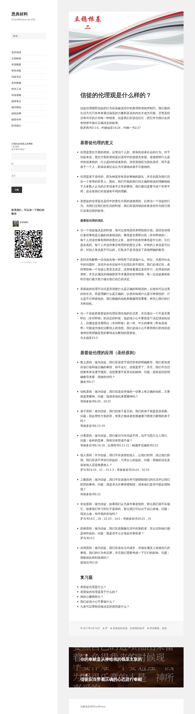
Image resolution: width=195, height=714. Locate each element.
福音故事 (16, 113)
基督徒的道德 (120, 628)
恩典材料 (19, 14)
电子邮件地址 (18, 149)
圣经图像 (16, 82)
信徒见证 (16, 76)
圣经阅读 (16, 52)
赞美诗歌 (16, 70)
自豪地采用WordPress (92, 706)
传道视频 (16, 95)
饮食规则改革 (137, 628)
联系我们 (16, 125)
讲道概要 (16, 64)
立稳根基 (16, 58)
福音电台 (16, 101)
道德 (164, 628)
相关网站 (16, 107)
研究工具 (16, 89)
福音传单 (16, 119)
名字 (13, 176)
